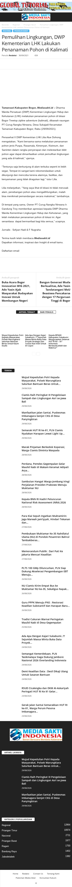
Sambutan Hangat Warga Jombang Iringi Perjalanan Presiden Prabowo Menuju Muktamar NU (46, 485)
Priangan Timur (9, 830)
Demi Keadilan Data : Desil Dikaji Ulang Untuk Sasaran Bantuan (45, 673)
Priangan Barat (30, 24)
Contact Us (38, 873)
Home (15, 873)
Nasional (6, 835)
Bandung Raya (9, 851)
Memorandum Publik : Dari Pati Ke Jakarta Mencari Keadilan (42, 553)
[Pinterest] (21, 63)
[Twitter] (13, 63)
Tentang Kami (53, 873)
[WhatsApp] (29, 63)
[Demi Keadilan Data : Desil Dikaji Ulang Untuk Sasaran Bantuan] (10, 676)
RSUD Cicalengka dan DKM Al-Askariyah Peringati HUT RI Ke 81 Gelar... (45, 689)
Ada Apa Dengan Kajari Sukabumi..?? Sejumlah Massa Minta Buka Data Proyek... (43, 639)
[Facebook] (5, 63)
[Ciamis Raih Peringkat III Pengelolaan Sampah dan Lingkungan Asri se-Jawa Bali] (10, 399)
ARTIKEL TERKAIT (27, 312)
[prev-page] (34, 353)
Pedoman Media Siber (26, 878)
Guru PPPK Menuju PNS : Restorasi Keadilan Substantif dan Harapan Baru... (46, 604)
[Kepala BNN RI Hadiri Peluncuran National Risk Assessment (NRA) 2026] (10, 504)
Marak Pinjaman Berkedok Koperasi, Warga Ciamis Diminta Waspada (43, 448)
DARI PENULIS (46, 312)
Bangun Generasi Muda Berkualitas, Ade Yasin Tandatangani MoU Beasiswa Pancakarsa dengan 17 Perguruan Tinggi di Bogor (55, 291)
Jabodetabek (8, 856)
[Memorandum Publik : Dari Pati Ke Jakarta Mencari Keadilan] (10, 556)
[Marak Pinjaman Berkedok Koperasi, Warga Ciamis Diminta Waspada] (10, 451)
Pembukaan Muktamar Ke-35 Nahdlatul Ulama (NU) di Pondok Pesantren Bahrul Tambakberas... (45, 537)
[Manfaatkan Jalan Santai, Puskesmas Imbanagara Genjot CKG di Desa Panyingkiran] (10, 417)
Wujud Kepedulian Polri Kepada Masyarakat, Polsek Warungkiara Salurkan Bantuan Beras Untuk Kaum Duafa (12, 340)
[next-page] (38, 353)
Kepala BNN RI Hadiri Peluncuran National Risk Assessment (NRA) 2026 (44, 500)
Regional (16, 24)
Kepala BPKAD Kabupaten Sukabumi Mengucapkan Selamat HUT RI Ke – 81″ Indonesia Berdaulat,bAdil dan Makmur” (59, 341)
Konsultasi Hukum (48, 878)
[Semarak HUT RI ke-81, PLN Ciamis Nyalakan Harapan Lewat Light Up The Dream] (10, 435)
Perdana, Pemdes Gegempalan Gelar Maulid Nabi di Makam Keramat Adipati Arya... (45, 467)
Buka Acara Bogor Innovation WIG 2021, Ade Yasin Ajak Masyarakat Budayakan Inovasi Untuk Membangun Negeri (17, 291)
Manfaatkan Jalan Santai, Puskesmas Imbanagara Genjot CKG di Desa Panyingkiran (43, 416)
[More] (37, 63)
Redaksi (12, 55)
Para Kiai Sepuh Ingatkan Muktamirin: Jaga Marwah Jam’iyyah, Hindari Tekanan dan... (46, 519)
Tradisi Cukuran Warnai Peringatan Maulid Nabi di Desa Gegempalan (42, 621)
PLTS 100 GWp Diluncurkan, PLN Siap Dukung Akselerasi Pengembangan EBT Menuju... (45, 571)
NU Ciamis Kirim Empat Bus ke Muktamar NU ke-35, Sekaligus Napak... (45, 587)
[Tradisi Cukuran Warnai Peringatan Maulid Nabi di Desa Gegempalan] (10, 624)
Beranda (5, 24)
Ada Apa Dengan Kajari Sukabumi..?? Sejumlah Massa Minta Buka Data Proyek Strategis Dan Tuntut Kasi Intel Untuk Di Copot (35, 340)
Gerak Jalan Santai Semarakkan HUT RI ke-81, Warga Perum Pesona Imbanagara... (44, 708)
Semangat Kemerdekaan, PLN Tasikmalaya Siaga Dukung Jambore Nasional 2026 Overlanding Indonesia (44, 657)
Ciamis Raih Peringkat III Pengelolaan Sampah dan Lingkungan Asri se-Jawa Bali (44, 398)
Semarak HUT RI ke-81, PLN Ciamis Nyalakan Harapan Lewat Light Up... (43, 432)
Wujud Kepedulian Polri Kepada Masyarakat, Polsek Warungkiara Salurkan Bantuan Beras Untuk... (41, 381)
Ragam (5, 846)
